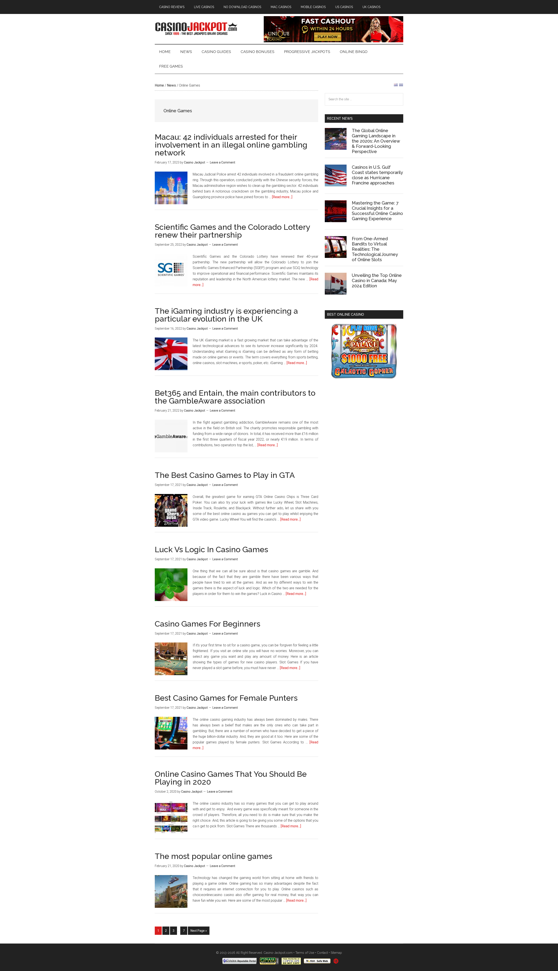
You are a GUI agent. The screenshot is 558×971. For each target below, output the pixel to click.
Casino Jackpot (196, 28)
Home (159, 85)
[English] (396, 86)
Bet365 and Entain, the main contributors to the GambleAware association (235, 396)
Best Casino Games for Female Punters (226, 697)
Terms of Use (304, 952)
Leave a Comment (222, 162)
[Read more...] (282, 197)
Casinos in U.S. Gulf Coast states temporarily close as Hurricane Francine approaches (377, 175)
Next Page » (198, 932)
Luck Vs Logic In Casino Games (211, 549)
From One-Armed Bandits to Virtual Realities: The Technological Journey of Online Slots (375, 249)
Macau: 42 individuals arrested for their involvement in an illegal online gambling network (231, 144)
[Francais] (401, 86)
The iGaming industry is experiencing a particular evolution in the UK (226, 314)
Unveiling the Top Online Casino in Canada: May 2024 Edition (377, 280)
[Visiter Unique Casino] (333, 41)
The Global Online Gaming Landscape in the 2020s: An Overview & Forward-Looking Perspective (376, 141)
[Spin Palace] (364, 377)
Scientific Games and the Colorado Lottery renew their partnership (232, 230)
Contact (322, 952)
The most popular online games (213, 856)
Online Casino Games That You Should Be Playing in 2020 (231, 777)
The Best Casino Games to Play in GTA (225, 475)
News (171, 85)
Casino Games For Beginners (207, 623)
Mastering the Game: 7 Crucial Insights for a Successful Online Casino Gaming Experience (377, 210)
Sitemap (336, 952)
